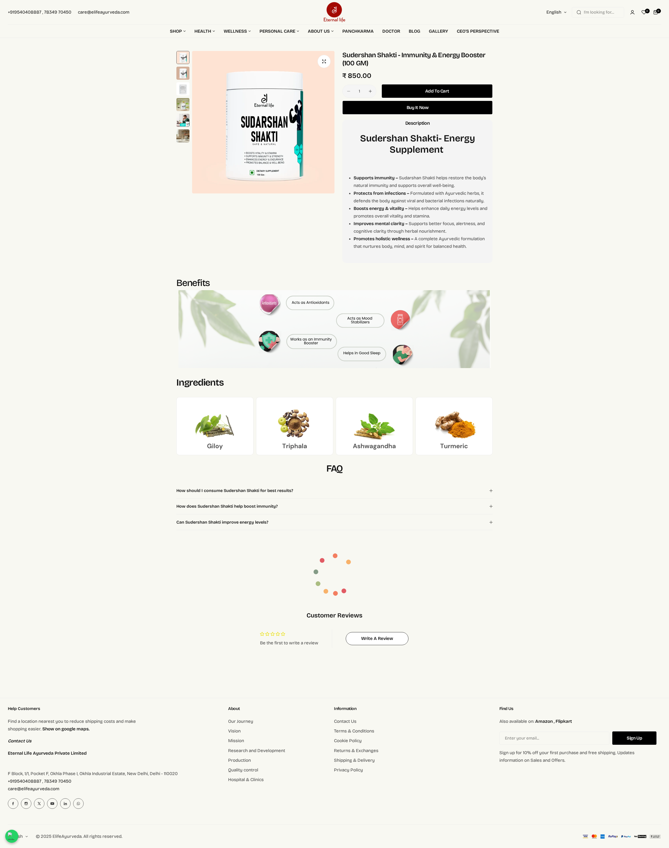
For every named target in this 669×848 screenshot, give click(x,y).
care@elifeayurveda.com (33, 789)
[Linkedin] (65, 803)
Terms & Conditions (354, 731)
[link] (214, 426)
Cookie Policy (348, 740)
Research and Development (256, 750)
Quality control (243, 770)
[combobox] (598, 12)
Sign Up (634, 738)
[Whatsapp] (78, 803)
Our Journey (240, 721)
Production (239, 760)
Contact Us (345, 721)
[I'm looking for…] (579, 12)
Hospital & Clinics (246, 779)
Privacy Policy (348, 770)
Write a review (377, 638)
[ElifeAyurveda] (334, 12)
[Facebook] (13, 803)
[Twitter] (39, 803)
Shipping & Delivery (354, 760)
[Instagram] (26, 803)
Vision (234, 731)
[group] (263, 122)
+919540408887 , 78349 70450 (39, 781)
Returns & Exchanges (356, 750)
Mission (236, 740)
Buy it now (418, 107)
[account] (632, 12)
